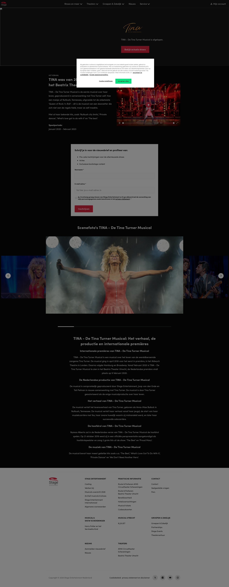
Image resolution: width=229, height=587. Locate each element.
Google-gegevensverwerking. (98, 75)
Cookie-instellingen (106, 81)
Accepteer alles (123, 81)
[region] (115, 73)
